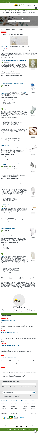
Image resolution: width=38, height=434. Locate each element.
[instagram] (16, 426)
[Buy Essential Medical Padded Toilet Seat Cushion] (33, 136)
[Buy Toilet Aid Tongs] (33, 154)
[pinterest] (32, 426)
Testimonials (3, 408)
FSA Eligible (33, 408)
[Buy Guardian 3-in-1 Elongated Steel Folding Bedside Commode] (33, 171)
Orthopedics (30, 10)
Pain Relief (2, 330)
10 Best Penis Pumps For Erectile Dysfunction (9, 369)
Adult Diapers (3, 343)
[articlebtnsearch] (19, 22)
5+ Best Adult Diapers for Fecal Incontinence (10, 345)
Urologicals (13, 10)
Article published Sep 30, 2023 (14, 46)
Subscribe (33, 384)
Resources (33, 400)
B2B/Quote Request (14, 413)
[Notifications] (34, 5)
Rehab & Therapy (32, 12)
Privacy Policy (3, 411)
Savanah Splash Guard (7, 187)
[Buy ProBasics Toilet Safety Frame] (33, 237)
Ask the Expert (33, 413)
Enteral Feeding (5, 12)
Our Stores (3, 406)
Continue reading (19, 313)
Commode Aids (3, 32)
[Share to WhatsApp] (8, 48)
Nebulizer (2, 355)
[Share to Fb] (2, 48)
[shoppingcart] (35, 5)
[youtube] (27, 426)
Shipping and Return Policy (15, 410)
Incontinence (18, 12)
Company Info (4, 400)
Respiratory (24, 10)
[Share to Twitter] (3, 48)
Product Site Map (4, 413)
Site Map (2, 410)
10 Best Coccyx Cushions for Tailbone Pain (9, 332)
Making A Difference (4, 318)
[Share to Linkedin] (5, 48)
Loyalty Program (24, 406)
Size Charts (33, 410)
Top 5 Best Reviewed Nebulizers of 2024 (9, 357)
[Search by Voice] (34, 8)
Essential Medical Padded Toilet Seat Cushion (11, 128)
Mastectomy (24, 12)
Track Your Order (13, 403)
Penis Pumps (3, 367)
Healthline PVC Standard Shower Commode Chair (12, 83)
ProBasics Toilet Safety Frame (8, 228)
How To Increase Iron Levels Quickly (8, 320)
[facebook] (11, 426)
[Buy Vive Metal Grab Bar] (33, 212)
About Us (3, 403)
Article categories (18, 26)
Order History (13, 406)
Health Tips (33, 406)
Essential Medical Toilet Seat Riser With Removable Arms (14, 60)
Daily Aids (12, 12)
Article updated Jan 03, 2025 (26, 46)
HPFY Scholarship (24, 408)
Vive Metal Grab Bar (6, 204)
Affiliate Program (24, 410)
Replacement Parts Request (15, 411)
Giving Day (23, 404)
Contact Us (29, 5)
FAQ (31, 411)
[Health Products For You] (19, 5)
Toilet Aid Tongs (5, 145)
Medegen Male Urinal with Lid (8, 252)
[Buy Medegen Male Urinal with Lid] (33, 260)
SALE (19, 14)
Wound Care (7, 10)
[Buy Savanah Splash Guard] (33, 196)
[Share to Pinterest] (6, 48)
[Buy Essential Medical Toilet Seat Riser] (33, 115)
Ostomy (18, 10)
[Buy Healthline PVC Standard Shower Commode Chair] (33, 92)
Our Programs (24, 400)
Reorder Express (13, 404)
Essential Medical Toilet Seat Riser (9, 107)
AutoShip (22, 411)
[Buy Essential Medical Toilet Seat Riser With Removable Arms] (33, 68)
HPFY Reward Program (25, 403)
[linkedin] (21, 426)
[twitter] (6, 426)
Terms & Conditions (14, 408)
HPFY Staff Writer (5, 46)
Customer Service (14, 400)
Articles (32, 404)
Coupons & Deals (34, 403)
